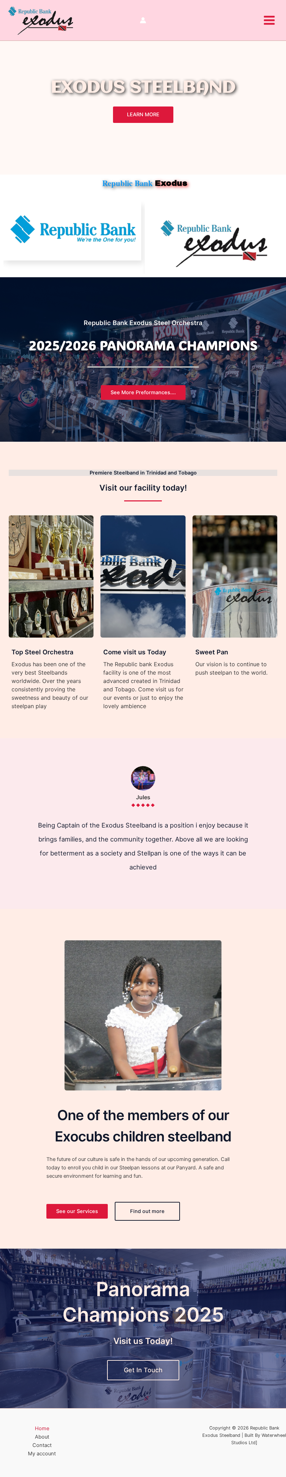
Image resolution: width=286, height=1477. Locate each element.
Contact (42, 1445)
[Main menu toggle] (269, 20)
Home (42, 1428)
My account (42, 1453)
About (42, 1437)
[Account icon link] (143, 20)
